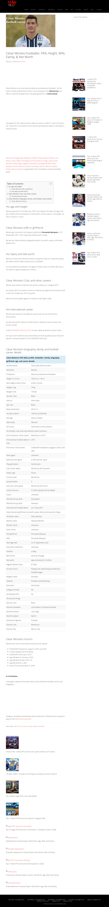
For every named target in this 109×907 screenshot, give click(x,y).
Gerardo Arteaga (12, 158)
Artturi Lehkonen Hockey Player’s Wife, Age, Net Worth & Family (95, 236)
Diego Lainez (48, 161)
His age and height (15, 186)
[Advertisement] (36, 75)
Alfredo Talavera (18, 169)
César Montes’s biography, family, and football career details (30, 199)
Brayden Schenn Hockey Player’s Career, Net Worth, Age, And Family (94, 217)
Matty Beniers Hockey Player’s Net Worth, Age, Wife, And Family (30, 841)
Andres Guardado (32, 166)
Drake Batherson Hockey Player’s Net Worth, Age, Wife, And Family (31, 886)
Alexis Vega (17, 163)
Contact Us (67, 901)
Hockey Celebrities (76, 899)
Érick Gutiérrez (37, 161)
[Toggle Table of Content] (50, 183)
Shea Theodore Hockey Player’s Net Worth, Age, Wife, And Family (94, 178)
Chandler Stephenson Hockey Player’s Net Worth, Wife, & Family (30, 852)
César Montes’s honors (19, 201)
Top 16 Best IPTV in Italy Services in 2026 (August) (94, 100)
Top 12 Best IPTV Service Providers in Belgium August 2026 (94, 121)
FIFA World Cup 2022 (23, 719)
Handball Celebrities (56, 899)
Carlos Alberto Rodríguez (20, 161)
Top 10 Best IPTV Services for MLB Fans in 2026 (93, 254)
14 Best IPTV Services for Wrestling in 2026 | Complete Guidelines (94, 83)
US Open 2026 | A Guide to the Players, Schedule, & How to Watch (31, 774)
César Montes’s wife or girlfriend (22, 189)
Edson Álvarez (49, 158)
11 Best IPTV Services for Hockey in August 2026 (94, 139)
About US (56, 901)
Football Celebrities (38, 726)
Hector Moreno (46, 166)
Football (29, 726)
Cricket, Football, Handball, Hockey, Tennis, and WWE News (21, 3)
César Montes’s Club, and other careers (22, 194)
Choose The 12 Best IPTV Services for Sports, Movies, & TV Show (30, 752)
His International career (19, 196)
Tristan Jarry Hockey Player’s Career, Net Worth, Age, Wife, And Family (32, 875)
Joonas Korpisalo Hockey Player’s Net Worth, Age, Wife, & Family (94, 198)
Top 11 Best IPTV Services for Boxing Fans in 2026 (25, 864)
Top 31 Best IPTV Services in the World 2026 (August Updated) (94, 159)
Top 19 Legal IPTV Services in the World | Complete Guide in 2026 (31, 830)
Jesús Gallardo (25, 158)
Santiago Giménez (45, 163)
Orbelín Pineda (37, 158)
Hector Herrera (19, 166)
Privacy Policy (43, 901)
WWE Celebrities (94, 899)
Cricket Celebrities (16, 899)
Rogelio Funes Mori (30, 163)
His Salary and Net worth (20, 191)
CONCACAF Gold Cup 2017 (21, 330)
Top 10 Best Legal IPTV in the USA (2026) (21, 796)
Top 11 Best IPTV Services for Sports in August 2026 (25, 818)
